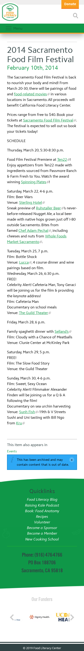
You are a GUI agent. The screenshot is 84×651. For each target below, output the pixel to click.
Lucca (24, 262)
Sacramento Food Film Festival (48, 120)
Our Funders (42, 599)
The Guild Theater (33, 313)
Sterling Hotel (30, 202)
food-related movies (30, 94)
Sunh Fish (27, 412)
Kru (19, 423)
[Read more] (75, 15)
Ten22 (62, 159)
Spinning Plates (33, 182)
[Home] (10, 21)
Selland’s (62, 331)
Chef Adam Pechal (33, 230)
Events (12, 451)
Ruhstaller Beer (48, 208)
